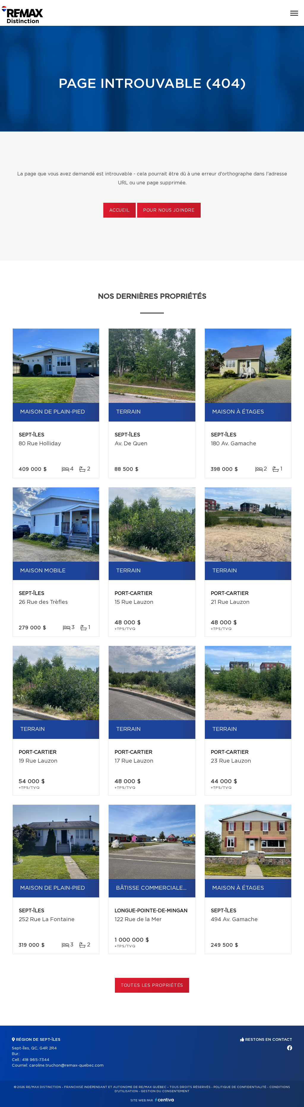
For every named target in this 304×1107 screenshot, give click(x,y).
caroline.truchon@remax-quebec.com (66, 1066)
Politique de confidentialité (239, 1087)
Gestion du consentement (165, 1091)
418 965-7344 (35, 1060)
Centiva (164, 1100)
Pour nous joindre (169, 210)
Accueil (119, 210)
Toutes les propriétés (152, 986)
